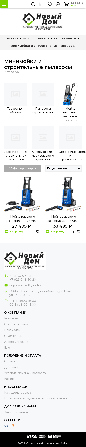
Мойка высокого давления (70, 112)
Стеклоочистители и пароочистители (70, 155)
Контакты (11, 318)
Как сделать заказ (17, 392)
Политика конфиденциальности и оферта (35, 398)
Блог (7, 347)
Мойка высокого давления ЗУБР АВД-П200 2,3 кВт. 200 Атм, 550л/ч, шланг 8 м (63, 219)
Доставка (11, 367)
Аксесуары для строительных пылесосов (15, 155)
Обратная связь (16, 324)
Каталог (10, 379)
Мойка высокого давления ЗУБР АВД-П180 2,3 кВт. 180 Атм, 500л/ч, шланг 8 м (22, 219)
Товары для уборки (15, 110)
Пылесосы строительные (42, 110)
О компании (13, 336)
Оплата (9, 361)
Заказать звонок (16, 412)
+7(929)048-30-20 (22, 279)
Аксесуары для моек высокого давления (43, 155)
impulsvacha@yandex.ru (27, 285)
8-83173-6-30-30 (21, 276)
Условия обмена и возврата (25, 373)
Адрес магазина (16, 342)
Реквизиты (12, 330)
